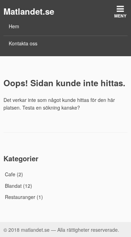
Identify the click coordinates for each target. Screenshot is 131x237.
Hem (14, 26)
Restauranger (20, 196)
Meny (120, 16)
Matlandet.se (28, 11)
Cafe (10, 174)
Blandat (13, 185)
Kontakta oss (23, 43)
